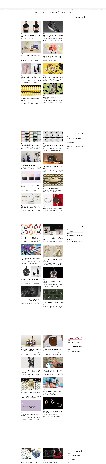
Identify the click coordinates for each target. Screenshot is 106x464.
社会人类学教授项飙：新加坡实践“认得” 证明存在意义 (45, 9)
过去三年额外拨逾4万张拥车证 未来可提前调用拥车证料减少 (74, 9)
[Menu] (70, 13)
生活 (46, 12)
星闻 (49, 12)
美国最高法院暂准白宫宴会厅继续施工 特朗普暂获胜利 (17, 9)
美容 (56, 12)
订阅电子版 (61, 12)
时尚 (53, 12)
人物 (43, 12)
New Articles (69, 233)
